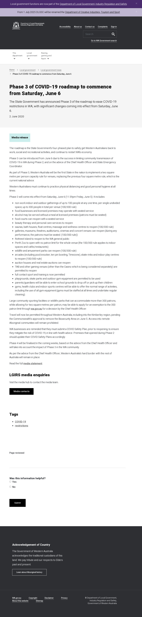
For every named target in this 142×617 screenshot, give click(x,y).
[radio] (10, 482)
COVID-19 (20, 422)
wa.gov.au (36, 309)
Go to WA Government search (104, 40)
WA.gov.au (16, 598)
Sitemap (39, 600)
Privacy (64, 598)
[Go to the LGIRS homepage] (28, 25)
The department (17, 54)
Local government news (51, 70)
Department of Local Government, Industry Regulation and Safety (93, 4)
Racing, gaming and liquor (46, 56)
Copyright (33, 598)
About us (78, 26)
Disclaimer (49, 598)
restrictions (21, 426)
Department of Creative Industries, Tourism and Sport (92, 12)
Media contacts (21, 391)
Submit (17, 502)
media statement (32, 363)
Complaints (103, 26)
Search (114, 34)
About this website (20, 600)
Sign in (114, 26)
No (14, 487)
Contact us (90, 26)
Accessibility (65, 26)
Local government (32, 54)
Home (12, 69)
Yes (14, 482)
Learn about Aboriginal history (29, 572)
